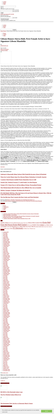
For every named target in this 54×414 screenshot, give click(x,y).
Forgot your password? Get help (7, 14)
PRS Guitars (36, 226)
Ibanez (48, 224)
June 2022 (5, 291)
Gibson (38, 224)
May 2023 (5, 278)
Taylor (11, 228)
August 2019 (6, 331)
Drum (40, 222)
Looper (4, 226)
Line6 (1, 226)
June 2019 (5, 333)
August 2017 (6, 359)
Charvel (22, 222)
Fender (34, 224)
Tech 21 (28, 228)
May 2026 (5, 235)
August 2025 (6, 246)
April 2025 (5, 251)
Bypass (18, 222)
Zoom (34, 228)
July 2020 (5, 318)
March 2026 (5, 237)
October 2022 (6, 286)
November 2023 (6, 271)
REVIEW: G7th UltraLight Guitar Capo (12, 392)
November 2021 (6, 299)
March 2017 (5, 365)
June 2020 (5, 319)
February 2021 (6, 310)
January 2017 (6, 368)
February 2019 (6, 338)
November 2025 (6, 242)
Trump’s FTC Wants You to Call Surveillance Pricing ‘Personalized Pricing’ (21, 185)
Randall (40, 226)
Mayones (18, 226)
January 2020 (6, 325)
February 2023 (6, 281)
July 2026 (5, 233)
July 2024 (5, 261)
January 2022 (6, 297)
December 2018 (6, 340)
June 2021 (5, 305)
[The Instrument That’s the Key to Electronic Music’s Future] (4, 401)
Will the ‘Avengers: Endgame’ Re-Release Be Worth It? (15, 190)
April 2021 (5, 307)
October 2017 (6, 357)
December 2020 (6, 312)
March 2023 (5, 280)
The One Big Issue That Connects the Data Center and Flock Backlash (20, 197)
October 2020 (6, 314)
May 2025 (5, 249)
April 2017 (5, 364)
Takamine (8, 228)
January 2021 (6, 311)
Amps (6, 222)
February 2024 (6, 267)
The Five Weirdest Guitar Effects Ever (11, 394)
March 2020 (5, 323)
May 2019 (5, 335)
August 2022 (6, 288)
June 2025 (5, 248)
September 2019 (6, 330)
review (42, 226)
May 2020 (5, 320)
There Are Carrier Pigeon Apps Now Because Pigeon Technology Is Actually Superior (23, 177)
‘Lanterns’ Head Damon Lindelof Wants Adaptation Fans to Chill (18, 179)
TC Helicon (25, 228)
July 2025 (5, 247)
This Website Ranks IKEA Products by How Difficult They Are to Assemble (21, 187)
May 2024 (5, 264)
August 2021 (6, 303)
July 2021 (5, 304)
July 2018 (5, 346)
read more (3, 166)
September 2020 (6, 316)
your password (16, 11)
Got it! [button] (46, 411)
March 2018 (5, 351)
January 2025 (6, 254)
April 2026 (5, 236)
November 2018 (6, 342)
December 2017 (6, 355)
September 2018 (6, 344)
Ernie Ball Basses (7, 225)
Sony (47, 226)
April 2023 (5, 279)
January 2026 (6, 240)
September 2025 (6, 245)
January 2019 (6, 339)
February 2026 (6, 239)
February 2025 (6, 253)
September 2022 (6, 287)
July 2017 (5, 361)
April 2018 (5, 350)
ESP (28, 224)
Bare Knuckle (11, 222)
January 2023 (6, 282)
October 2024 (6, 258)
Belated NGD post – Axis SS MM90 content (12, 217)
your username (16, 10)
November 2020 (6, 313)
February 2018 (6, 352)
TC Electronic (18, 228)
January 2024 (6, 268)
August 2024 (6, 260)
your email (15, 17)
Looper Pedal (9, 226)
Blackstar (15, 222)
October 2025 (6, 243)
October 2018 (6, 343)
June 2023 (5, 277)
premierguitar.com (4, 45)
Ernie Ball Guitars (20, 225)
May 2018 (5, 349)
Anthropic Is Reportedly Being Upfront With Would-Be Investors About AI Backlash (23, 174)
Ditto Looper (35, 222)
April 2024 (5, 265)
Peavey (29, 226)
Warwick (31, 228)
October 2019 (6, 329)
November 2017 (6, 356)
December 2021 (6, 298)
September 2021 (6, 301)
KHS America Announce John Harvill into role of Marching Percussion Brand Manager (23, 200)
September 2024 (6, 259)
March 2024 (5, 266)
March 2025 (5, 252)
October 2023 (6, 272)
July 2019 (5, 332)
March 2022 (5, 294)
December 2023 (6, 269)
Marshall (14, 226)
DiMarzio (30, 222)
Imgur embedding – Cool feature (10, 214)
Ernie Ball (47, 222)
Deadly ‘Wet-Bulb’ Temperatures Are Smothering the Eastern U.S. (21, 199)
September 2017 (6, 358)
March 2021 (5, 309)
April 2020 (5, 322)
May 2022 (5, 292)
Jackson (51, 224)
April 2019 (5, 336)
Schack (45, 226)
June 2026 (5, 234)
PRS (33, 226)
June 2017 (5, 362)
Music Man (22, 226)
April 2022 (5, 293)
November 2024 (6, 256)
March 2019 (5, 337)
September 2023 (6, 273)
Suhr (5, 228)
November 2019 (6, 327)
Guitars (4, 1)
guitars (42, 225)
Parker (27, 226)
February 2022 (6, 295)
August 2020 (6, 317)
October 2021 (6, 300)
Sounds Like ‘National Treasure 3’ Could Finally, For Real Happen (19, 182)
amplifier (3, 222)
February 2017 (6, 367)
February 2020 (6, 324)
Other (4, 4)
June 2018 (5, 348)
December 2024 (6, 255)
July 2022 (5, 290)
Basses (4, 2)
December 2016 (6, 369)
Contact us (3, 380)
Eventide (30, 224)
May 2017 (5, 363)
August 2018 (6, 345)
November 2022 (6, 285)
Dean (25, 222)
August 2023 (6, 274)
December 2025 (6, 241)
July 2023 (5, 275)
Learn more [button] (4, 411)
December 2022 (6, 284)
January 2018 (6, 353)
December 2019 (6, 326)
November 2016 (6, 370)
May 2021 (5, 306)
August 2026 (6, 232)
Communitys (5, 206)
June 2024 (5, 262)
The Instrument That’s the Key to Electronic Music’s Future (17, 403)
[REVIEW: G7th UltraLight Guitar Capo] (4, 389)
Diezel (27, 222)
